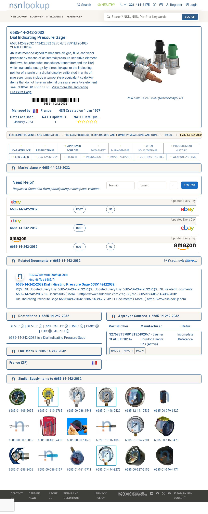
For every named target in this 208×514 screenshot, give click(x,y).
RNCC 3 (115, 350)
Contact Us (17, 495)
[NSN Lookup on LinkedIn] (152, 493)
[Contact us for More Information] (154, 5)
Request (189, 185)
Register (175, 5)
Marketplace (21, 150)
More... (191, 260)
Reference (73, 16)
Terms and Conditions (71, 495)
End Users (21, 156)
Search (85, 5)
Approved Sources (74, 148)
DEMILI (32, 326)
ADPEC (59, 331)
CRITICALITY (54, 326)
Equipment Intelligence (46, 16)
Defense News (34, 495)
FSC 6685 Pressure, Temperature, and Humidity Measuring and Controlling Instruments (126, 134)
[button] (102, 206)
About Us (53, 495)
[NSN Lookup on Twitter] (163, 493)
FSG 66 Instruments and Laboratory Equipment (42, 134)
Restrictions (45, 150)
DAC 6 (140, 350)
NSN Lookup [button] (19, 16)
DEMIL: (15, 326)
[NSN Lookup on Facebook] (157, 493)
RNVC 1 (128, 350)
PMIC (90, 326)
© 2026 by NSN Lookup (183, 495)
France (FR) (171, 134)
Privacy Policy (101, 495)
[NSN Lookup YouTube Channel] (169, 493)
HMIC (74, 326)
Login (193, 5)
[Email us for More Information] (161, 5)
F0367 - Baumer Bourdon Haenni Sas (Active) (152, 339)
